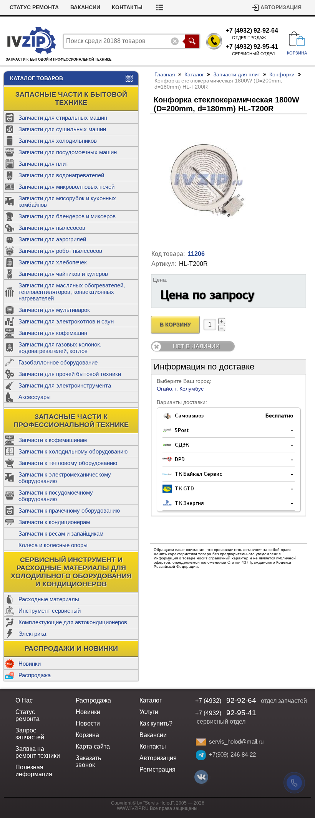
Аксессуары (34, 397)
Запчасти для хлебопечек (52, 262)
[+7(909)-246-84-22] (201, 755)
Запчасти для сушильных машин (62, 129)
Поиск (192, 41)
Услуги (148, 712)
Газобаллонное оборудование (58, 362)
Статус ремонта (34, 7)
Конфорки (282, 74)
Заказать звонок (88, 761)
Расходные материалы (48, 599)
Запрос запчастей (29, 733)
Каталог (194, 74)
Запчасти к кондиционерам (54, 522)
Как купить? (155, 723)
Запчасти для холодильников (57, 140)
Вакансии (85, 7)
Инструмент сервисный (49, 610)
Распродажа (34, 675)
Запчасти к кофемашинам (52, 440)
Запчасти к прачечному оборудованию (69, 510)
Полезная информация (33, 770)
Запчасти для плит (43, 163)
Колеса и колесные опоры (53, 545)
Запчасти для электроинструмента (64, 385)
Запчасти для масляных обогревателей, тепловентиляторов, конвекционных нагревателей (71, 292)
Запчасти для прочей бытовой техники (69, 374)
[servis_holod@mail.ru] (201, 742)
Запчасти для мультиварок (54, 310)
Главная (164, 74)
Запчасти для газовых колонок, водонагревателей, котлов (59, 347)
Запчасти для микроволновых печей (66, 186)
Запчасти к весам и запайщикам (60, 533)
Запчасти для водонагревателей (61, 175)
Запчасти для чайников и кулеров (63, 273)
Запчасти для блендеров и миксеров (67, 216)
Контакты (127, 7)
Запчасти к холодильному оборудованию (73, 451)
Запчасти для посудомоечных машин (67, 152)
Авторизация (281, 7)
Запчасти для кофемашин (52, 333)
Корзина (87, 735)
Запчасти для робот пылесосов (60, 250)
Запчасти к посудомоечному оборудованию (55, 495)
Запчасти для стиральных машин (62, 117)
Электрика (32, 633)
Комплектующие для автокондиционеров (72, 622)
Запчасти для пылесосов (51, 227)
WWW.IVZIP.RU (133, 808)
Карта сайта (93, 746)
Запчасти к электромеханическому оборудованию (64, 477)
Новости (88, 723)
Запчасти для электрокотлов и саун (66, 321)
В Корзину (175, 325)
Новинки (29, 663)
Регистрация (157, 769)
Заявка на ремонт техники (37, 752)
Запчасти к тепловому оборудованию (67, 463)
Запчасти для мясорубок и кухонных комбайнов (67, 201)
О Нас (24, 700)
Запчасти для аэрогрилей (52, 239)
